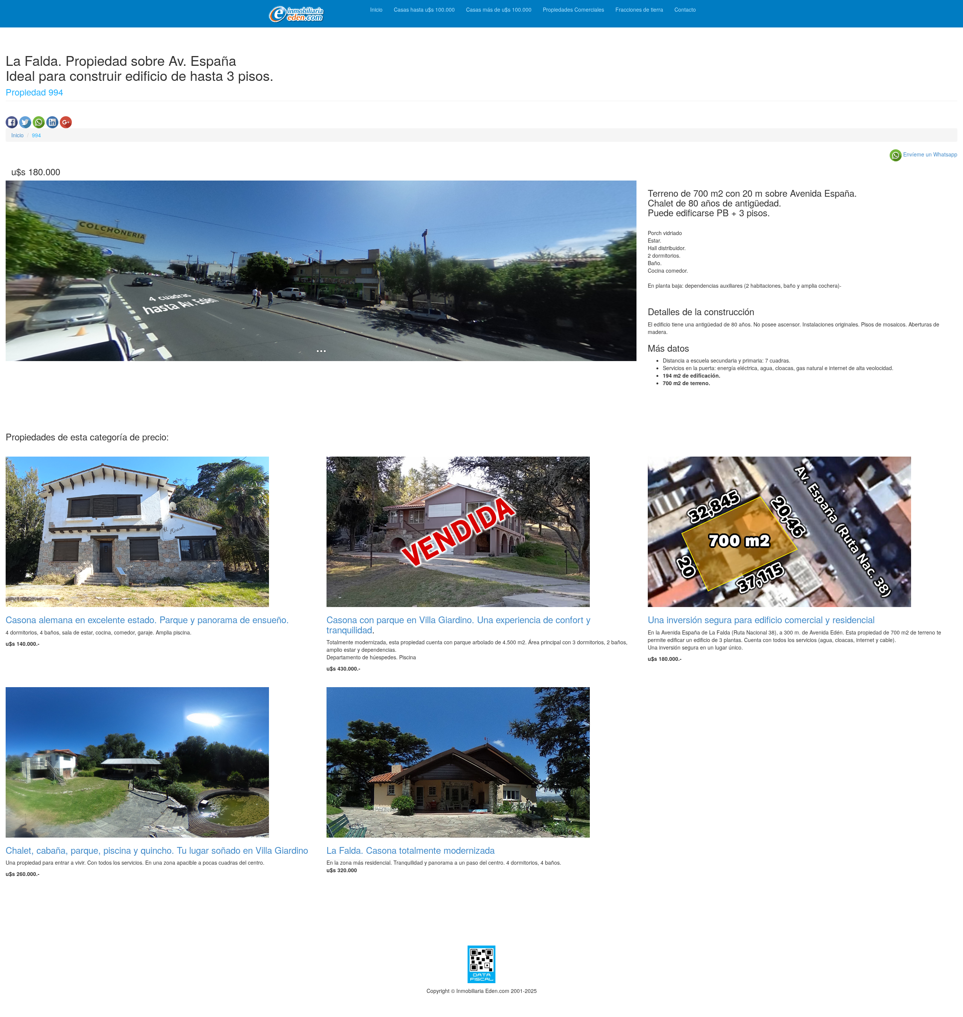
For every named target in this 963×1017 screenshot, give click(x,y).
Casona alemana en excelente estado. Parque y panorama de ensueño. (147, 619)
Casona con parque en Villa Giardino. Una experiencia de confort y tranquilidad (459, 624)
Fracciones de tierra (639, 9)
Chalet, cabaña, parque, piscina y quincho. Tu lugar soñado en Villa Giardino (157, 849)
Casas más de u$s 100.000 (499, 9)
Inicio (376, 9)
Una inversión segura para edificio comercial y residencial (761, 619)
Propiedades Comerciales (573, 9)
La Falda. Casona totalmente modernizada (411, 849)
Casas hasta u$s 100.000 (424, 9)
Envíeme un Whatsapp (929, 154)
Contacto (685, 9)
